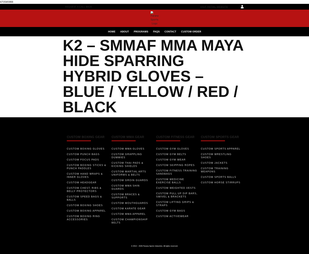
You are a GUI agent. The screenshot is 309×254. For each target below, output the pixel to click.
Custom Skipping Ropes (175, 165)
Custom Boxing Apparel (86, 210)
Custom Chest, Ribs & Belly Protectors (84, 189)
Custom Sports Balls (218, 177)
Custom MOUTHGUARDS (130, 203)
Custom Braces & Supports (126, 196)
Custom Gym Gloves (172, 148)
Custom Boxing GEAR (85, 137)
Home (111, 31)
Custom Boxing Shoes (85, 205)
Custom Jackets (214, 162)
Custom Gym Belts (171, 154)
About (124, 31)
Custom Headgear (82, 182)
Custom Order (191, 31)
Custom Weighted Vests (176, 188)
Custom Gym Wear (171, 159)
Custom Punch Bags (83, 154)
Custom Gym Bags (170, 210)
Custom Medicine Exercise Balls (170, 181)
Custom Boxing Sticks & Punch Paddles (86, 167)
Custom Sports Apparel (220, 148)
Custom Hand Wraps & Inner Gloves (85, 175)
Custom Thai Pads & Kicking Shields (127, 164)
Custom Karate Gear (129, 208)
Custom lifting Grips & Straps (175, 204)
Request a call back (78, 6)
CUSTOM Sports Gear (220, 137)
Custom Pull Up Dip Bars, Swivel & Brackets (176, 195)
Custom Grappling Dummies (127, 156)
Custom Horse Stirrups (220, 182)
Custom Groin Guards (130, 180)
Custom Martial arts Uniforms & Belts (129, 173)
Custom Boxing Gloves (86, 148)
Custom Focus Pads (83, 159)
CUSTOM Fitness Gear (175, 137)
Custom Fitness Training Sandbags (176, 172)
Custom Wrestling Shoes (216, 156)
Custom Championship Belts (130, 221)
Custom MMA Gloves (128, 148)
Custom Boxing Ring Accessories (83, 218)
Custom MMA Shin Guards (126, 187)
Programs (141, 31)
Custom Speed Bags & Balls (84, 198)
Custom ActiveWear (172, 216)
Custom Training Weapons (215, 170)
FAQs (156, 31)
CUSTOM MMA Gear (128, 137)
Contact (170, 31)
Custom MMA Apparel (129, 214)
